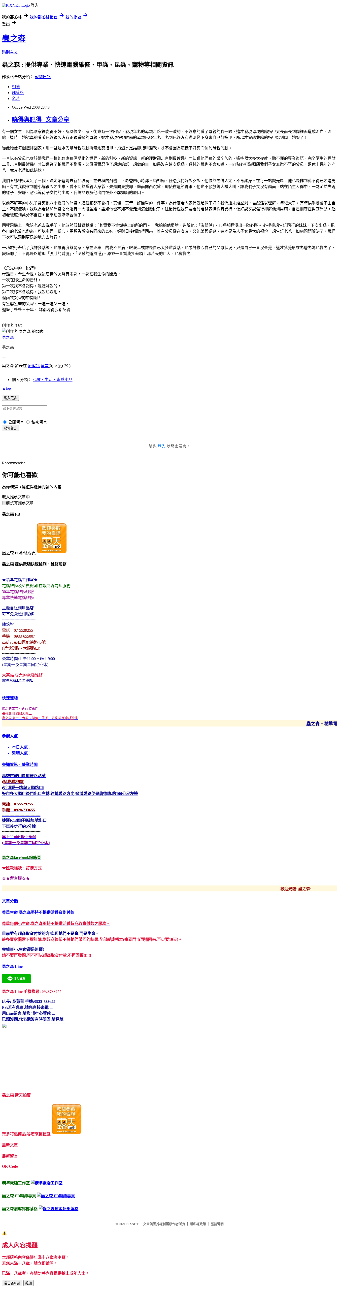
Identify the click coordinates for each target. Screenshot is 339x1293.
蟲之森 (14, 38)
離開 (28, 1283)
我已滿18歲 (12, 1283)
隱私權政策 (198, 1224)
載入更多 (10, 398)
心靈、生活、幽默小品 (52, 380)
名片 (16, 98)
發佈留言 (10, 428)
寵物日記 (43, 77)
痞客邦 (34, 366)
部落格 (18, 93)
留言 (45, 366)
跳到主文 (10, 52)
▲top (6, 388)
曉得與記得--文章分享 (40, 119)
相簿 (16, 87)
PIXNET (132, 1224)
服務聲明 (217, 1224)
